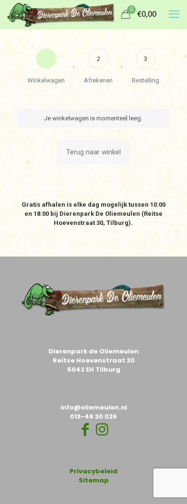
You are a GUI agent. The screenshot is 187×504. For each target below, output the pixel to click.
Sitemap (94, 480)
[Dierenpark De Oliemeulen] (61, 14)
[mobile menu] (174, 14)
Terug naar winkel (93, 152)
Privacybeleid (93, 471)
